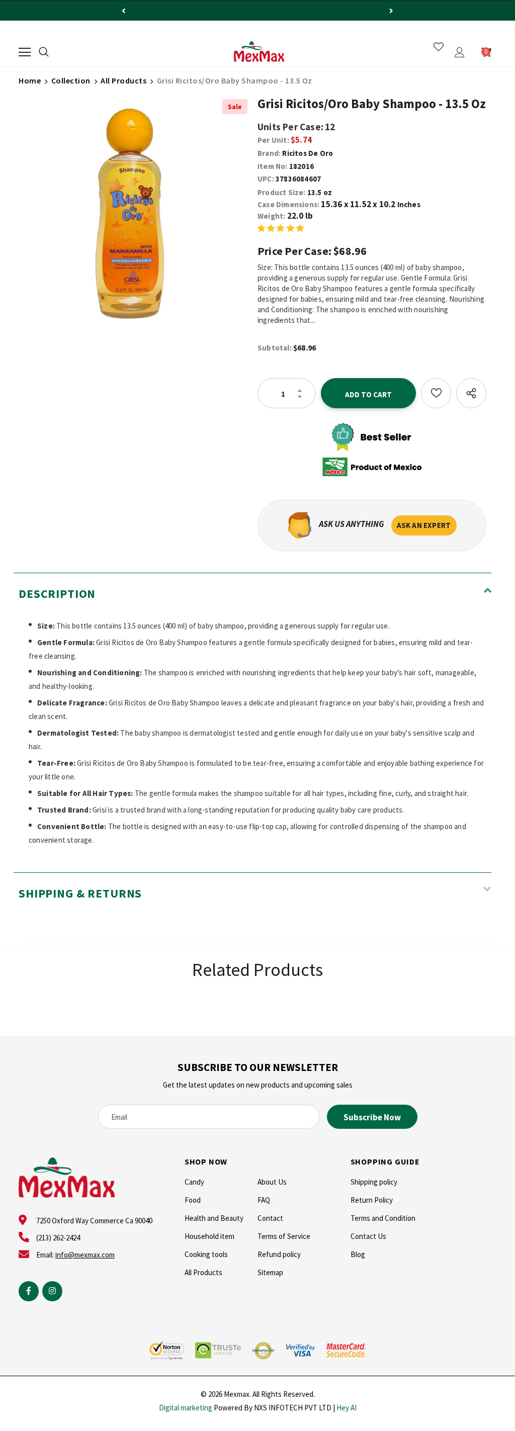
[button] (281, 228)
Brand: (269, 153)
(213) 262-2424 (58, 1237)
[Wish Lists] (436, 393)
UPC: (266, 179)
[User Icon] (460, 52)
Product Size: (282, 192)
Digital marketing (185, 1407)
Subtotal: (275, 347)
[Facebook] (29, 1291)
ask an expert (424, 525)
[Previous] (124, 10)
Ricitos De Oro (307, 153)
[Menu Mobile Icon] (25, 52)
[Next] (391, 10)
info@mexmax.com (85, 1255)
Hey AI (346, 1407)
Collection (71, 80)
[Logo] (259, 51)
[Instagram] (52, 1291)
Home (30, 80)
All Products (123, 80)
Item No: (273, 166)
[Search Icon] (44, 52)
